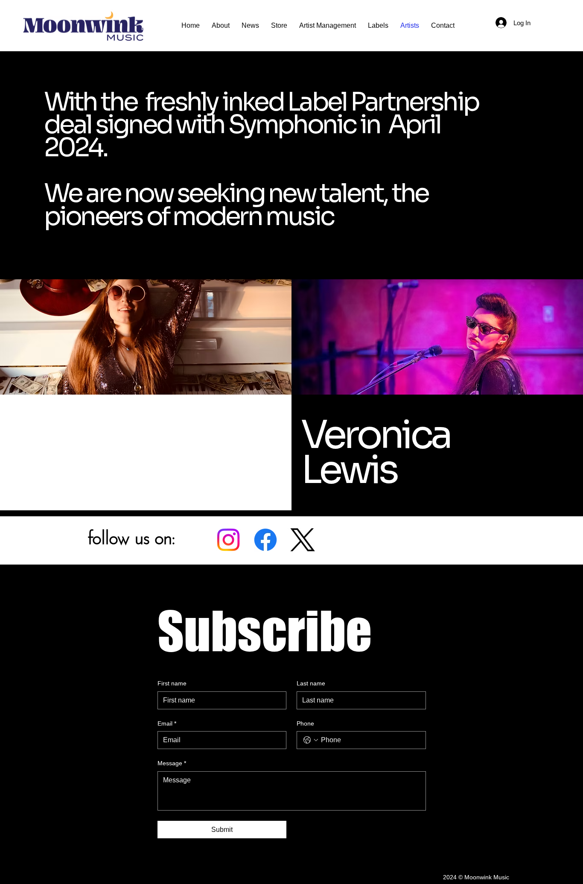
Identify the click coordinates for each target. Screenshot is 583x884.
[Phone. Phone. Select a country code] (310, 740)
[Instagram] (228, 540)
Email (166, 723)
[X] (303, 540)
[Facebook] (265, 540)
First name (172, 683)
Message (171, 763)
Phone (305, 723)
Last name (311, 683)
